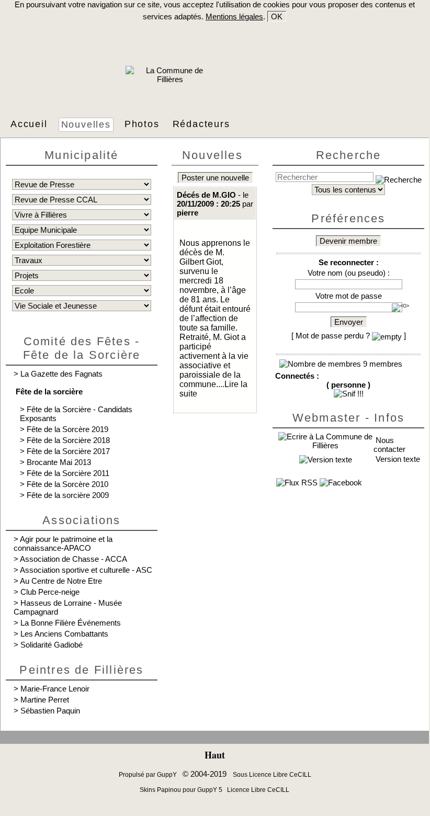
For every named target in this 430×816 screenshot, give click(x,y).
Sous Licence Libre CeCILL (273, 774)
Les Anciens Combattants (64, 633)
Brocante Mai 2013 (59, 462)
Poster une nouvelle (215, 177)
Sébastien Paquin (50, 710)
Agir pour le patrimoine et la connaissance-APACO (63, 543)
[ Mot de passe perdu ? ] (348, 335)
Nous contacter (389, 445)
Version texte (397, 459)
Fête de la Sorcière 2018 (68, 440)
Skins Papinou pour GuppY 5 (182, 790)
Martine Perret (44, 699)
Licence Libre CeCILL (257, 790)
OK (276, 16)
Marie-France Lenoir (54, 688)
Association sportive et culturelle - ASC (86, 569)
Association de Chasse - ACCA (73, 558)
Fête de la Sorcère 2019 (67, 429)
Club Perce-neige (50, 591)
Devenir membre (348, 240)
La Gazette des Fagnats (61, 373)
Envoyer (348, 322)
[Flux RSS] (297, 482)
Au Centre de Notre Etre (61, 580)
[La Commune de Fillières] (170, 79)
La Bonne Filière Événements (70, 622)
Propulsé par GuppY (148, 774)
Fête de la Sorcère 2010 (67, 484)
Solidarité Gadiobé (51, 644)
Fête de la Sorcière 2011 (68, 473)
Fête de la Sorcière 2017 (68, 451)
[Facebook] (341, 482)
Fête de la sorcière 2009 (68, 495)
